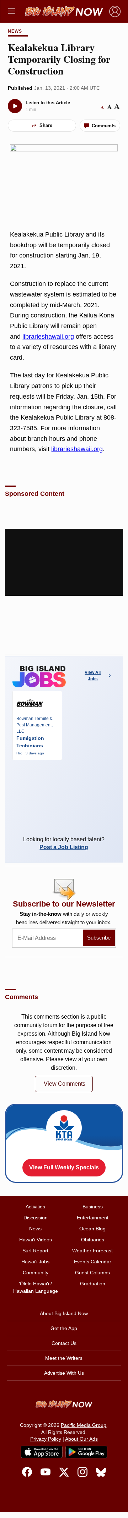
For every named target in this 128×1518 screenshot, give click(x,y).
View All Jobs (93, 675)
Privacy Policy (45, 1439)
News (15, 31)
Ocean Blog (92, 1228)
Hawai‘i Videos (35, 1239)
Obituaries (92, 1239)
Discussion (35, 1217)
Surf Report (35, 1250)
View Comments (64, 1084)
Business (92, 1206)
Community (35, 1272)
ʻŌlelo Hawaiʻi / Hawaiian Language (35, 1287)
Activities (35, 1206)
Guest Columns (92, 1272)
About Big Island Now (64, 1313)
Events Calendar (92, 1261)
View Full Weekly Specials (64, 1167)
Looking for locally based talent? (64, 843)
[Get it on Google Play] (86, 1452)
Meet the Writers (63, 1358)
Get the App (63, 1328)
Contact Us (64, 1343)
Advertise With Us (64, 1373)
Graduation (92, 1283)
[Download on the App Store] (42, 1452)
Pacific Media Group (83, 1425)
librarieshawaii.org (48, 336)
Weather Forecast (92, 1250)
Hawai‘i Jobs (35, 1261)
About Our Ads (81, 1439)
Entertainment (92, 1217)
